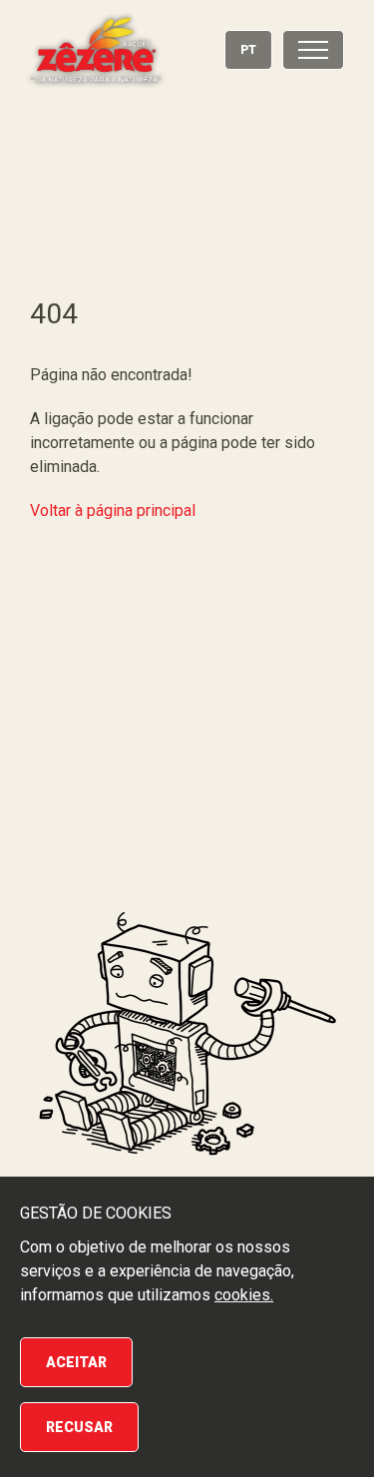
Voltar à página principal (112, 510)
